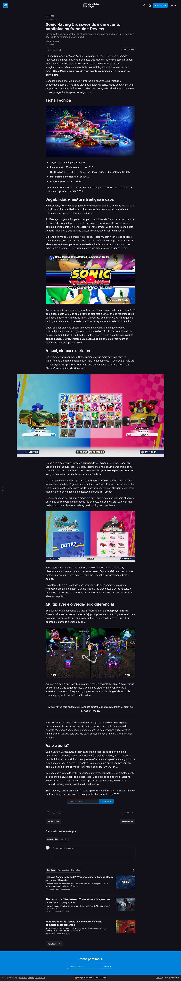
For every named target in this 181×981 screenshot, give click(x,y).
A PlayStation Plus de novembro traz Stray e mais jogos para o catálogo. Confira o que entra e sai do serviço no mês (76, 929)
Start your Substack (84, 978)
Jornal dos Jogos (52, 42)
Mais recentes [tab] (63, 870)
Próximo (126, 821)
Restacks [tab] (63, 839)
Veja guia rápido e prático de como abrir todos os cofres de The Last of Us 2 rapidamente (78, 907)
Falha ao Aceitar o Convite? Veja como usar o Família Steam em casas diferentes (79, 879)
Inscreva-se (160, 5)
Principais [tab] (51, 870)
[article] (90, 885)
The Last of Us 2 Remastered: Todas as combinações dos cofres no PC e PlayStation (78, 901)
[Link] (42, 100)
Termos (31, 978)
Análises (50, 16)
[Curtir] (48, 49)
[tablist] (57, 839)
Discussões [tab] (75, 870)
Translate (51, 20)
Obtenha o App (100, 978)
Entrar (174, 5)
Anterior (55, 821)
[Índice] (2, 490)
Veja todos (52, 944)
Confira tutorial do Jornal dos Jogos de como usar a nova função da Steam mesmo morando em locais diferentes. (77, 884)
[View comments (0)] (54, 49)
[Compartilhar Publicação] (149, 5)
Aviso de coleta (40, 978)
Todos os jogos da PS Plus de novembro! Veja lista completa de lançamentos (74, 923)
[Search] (144, 5)
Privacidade (23, 978)
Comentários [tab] (52, 839)
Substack (159, 978)
